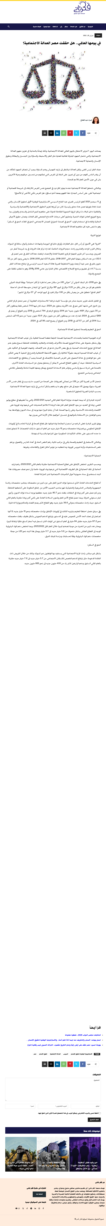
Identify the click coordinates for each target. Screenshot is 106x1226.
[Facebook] (83, 133)
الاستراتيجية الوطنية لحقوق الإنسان (81, 1054)
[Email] (51, 133)
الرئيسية (90, 26)
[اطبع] (44, 133)
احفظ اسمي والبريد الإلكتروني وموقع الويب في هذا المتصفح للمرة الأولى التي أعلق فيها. (68, 1113)
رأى (61, 26)
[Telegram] (31, 1208)
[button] (8, 27)
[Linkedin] (57, 133)
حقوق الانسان (43, 1054)
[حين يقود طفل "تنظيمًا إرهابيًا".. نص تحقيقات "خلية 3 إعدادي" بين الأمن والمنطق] (85, 1154)
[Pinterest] (70, 133)
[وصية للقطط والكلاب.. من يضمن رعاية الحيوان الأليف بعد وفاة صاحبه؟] (53, 1154)
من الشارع (82, 26)
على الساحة (73, 26)
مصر (35, 1054)
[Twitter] (76, 133)
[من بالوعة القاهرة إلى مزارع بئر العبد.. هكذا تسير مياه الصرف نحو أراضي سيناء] (21, 1154)
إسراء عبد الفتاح (86, 120)
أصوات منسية (37, 26)
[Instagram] (39, 1208)
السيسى (65, 1054)
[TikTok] (27, 1208)
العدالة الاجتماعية (55, 1054)
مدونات (98, 35)
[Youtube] (16, 1208)
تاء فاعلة (55, 26)
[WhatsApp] (64, 133)
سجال (66, 26)
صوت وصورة (46, 26)
